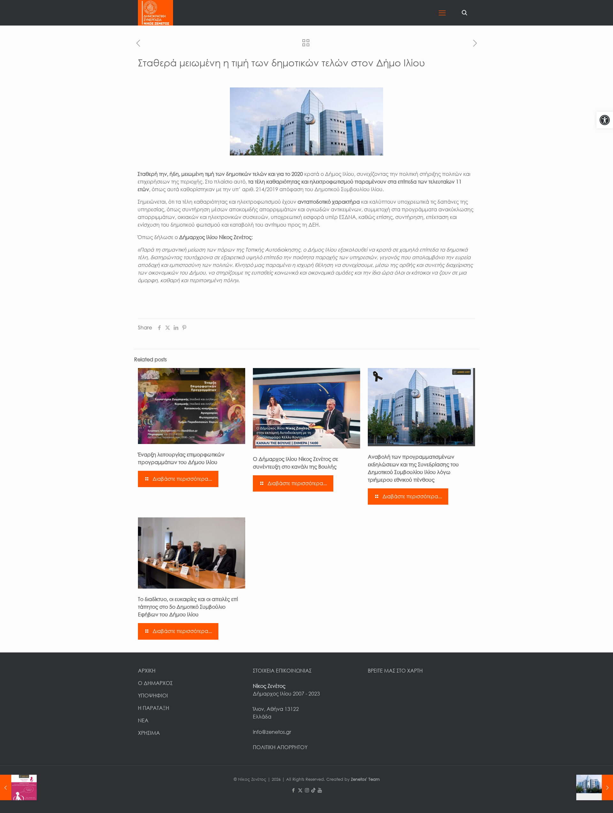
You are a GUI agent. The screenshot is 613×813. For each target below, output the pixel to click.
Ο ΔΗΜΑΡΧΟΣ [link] (155, 683)
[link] (604, 120)
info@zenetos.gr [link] (272, 732)
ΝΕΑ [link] (143, 720)
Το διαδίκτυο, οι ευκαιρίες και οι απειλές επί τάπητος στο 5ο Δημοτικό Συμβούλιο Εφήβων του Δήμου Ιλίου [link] (188, 607)
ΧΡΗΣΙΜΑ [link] (149, 733)
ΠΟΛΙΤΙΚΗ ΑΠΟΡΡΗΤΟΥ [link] (280, 747)
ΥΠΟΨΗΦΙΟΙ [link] (153, 695)
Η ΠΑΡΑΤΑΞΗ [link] (153, 708)
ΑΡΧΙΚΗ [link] (146, 670)
